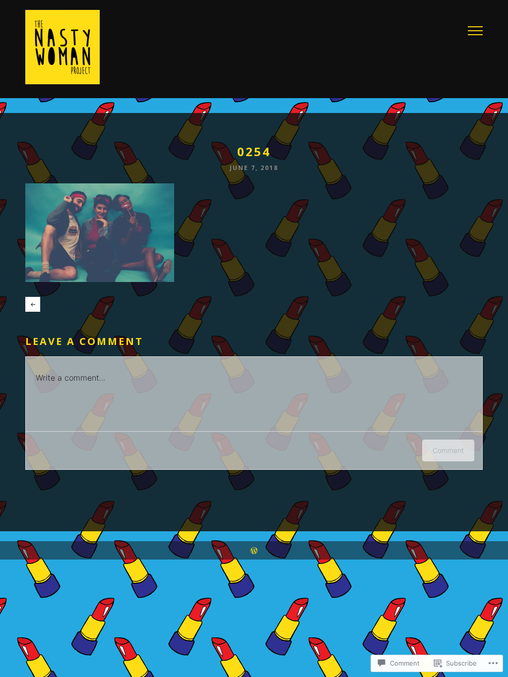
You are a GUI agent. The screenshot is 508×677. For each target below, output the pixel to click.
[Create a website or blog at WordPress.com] (254, 550)
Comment (448, 450)
